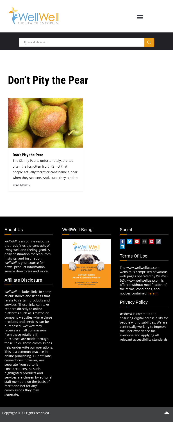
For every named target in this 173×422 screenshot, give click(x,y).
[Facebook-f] (122, 241)
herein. (153, 293)
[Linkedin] (122, 246)
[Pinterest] (151, 241)
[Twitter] (129, 241)
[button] (140, 17)
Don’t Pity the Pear (28, 155)
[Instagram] (144, 241)
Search (149, 42)
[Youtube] (136, 241)
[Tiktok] (158, 241)
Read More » (21, 185)
